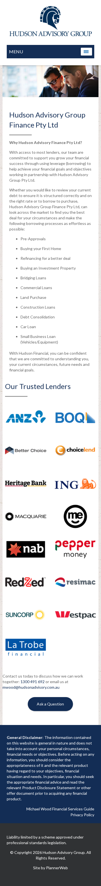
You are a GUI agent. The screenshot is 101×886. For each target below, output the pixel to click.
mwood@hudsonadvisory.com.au (31, 687)
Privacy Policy (82, 814)
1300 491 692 (32, 681)
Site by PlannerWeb (50, 867)
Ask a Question (50, 704)
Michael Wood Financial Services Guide (60, 808)
